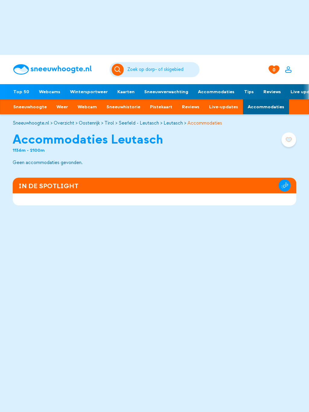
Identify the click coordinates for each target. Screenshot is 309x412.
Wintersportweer (89, 92)
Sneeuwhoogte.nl (31, 123)
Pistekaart (161, 107)
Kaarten (126, 92)
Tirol (109, 123)
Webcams (49, 92)
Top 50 (21, 92)
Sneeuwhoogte (30, 107)
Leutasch (173, 123)
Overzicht (64, 123)
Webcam (87, 107)
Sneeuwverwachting (166, 92)
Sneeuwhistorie (123, 107)
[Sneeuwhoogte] (58, 69)
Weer (62, 107)
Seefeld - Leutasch (139, 123)
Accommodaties (216, 92)
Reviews (272, 92)
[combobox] (162, 69)
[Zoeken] (162, 69)
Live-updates (223, 107)
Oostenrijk (89, 123)
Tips (249, 92)
